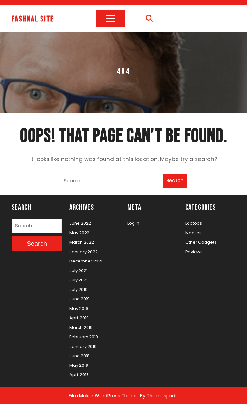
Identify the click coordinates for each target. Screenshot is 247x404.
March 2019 (81, 327)
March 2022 (81, 242)
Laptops (193, 223)
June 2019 (79, 299)
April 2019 (79, 318)
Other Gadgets (200, 242)
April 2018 (79, 375)
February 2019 (83, 337)
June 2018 (79, 356)
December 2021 (85, 261)
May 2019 (78, 308)
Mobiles (193, 233)
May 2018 (78, 365)
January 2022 (83, 252)
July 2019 (78, 290)
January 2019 (82, 346)
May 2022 (79, 233)
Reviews (194, 252)
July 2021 (78, 271)
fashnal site (33, 19)
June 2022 (80, 223)
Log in (133, 223)
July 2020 (79, 280)
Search (175, 180)
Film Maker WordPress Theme (104, 395)
